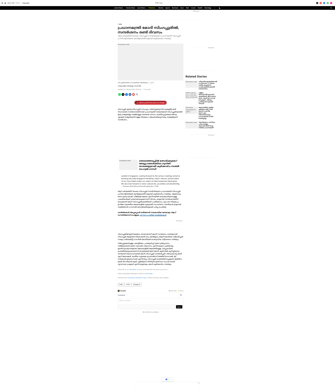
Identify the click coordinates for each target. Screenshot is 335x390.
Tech (187, 8)
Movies (161, 8)
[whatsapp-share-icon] (119, 95)
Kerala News (130, 8)
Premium (152, 8)
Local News (141, 8)
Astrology (207, 8)
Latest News (118, 8)
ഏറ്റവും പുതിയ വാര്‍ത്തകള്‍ (153, 215)
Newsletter (133, 269)
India (121, 284)
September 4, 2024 (152, 186)
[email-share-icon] (133, 95)
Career (193, 8)
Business (175, 8)
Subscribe (26, 3)
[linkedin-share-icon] (130, 95)
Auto (182, 8)
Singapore (136, 284)
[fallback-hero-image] (191, 84)
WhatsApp (149, 274)
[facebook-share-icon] (126, 95)
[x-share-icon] (123, 95)
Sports (167, 8)
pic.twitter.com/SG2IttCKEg (168, 184)
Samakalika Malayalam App (137, 278)
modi (128, 284)
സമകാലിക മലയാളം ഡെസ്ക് (129, 86)
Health (200, 8)
